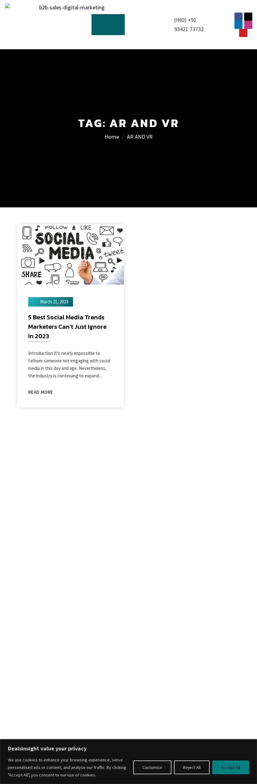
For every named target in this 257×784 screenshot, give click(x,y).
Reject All (192, 767)
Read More (40, 392)
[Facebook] (238, 17)
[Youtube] (243, 33)
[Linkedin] (238, 25)
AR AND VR (140, 136)
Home (112, 136)
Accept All (230, 767)
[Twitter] (248, 17)
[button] (108, 24)
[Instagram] (248, 25)
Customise (152, 767)
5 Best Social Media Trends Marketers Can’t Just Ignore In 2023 (67, 326)
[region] (128, 761)
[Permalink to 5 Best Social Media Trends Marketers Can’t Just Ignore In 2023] (70, 254)
